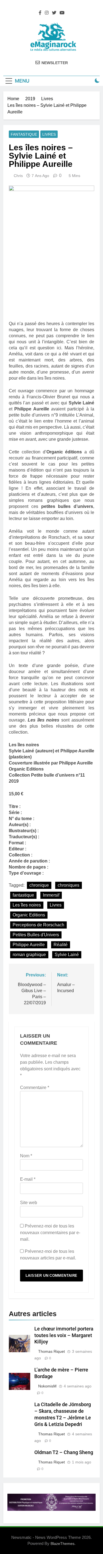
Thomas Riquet (51, 1351)
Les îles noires (27, 905)
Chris (18, 175)
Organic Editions (29, 915)
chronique (39, 885)
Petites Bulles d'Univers (36, 934)
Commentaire (34, 1087)
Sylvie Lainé (67, 954)
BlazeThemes (62, 1543)
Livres (49, 134)
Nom (26, 1155)
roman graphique (29, 954)
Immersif (51, 895)
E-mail (27, 1179)
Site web (28, 1202)
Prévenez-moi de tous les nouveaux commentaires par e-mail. (50, 1233)
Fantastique (24, 134)
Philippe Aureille (29, 944)
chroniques (68, 885)
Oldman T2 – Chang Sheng (63, 1452)
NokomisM (47, 1386)
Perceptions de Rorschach (38, 924)
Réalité (61, 944)
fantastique (23, 895)
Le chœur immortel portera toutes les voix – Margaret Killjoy (63, 1335)
